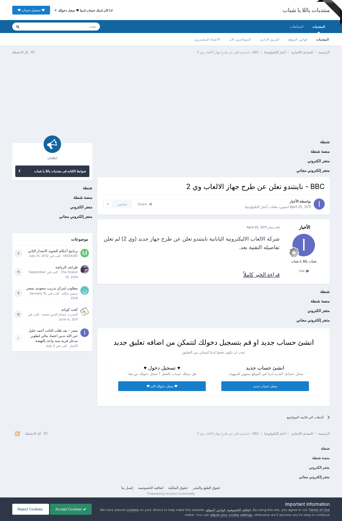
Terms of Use (319, 510)
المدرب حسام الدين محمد (60, 314)
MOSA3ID (70, 256)
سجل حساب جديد (265, 386)
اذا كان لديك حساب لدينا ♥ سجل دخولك (85, 10)
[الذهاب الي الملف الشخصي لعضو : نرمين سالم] (84, 290)
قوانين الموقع (297, 39)
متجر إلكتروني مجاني (313, 170)
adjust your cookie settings (231, 515)
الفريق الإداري (269, 39)
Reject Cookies (31, 509)
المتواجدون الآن (240, 39)
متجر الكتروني (318, 160)
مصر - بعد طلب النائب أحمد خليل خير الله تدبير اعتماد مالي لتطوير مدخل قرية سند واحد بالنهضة (53, 335)
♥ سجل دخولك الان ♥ (162, 386)
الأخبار (294, 201)
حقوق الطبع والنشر (207, 487)
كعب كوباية (69, 309)
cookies (132, 510)
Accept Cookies (69, 509)
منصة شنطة (320, 151)
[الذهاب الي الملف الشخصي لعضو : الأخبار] (319, 204)
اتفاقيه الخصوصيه (150, 487)
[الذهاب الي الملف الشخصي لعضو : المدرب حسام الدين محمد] (84, 311)
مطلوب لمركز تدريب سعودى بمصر (52, 288)
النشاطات (296, 27)
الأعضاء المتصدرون (207, 39)
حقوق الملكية (178, 487)
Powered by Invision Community (171, 493)
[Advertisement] (171, 97)
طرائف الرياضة (66, 267)
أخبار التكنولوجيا (256, 207)
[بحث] (17, 27)
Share (143, 204)
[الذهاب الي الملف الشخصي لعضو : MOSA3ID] (84, 253)
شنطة (325, 141)
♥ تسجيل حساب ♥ (31, 10)
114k (302, 271)
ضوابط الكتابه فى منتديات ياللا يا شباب (60, 171)
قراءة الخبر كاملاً (261, 274)
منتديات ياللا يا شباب (306, 10)
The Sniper (69, 272)
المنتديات (318, 27)
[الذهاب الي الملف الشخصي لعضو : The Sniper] (84, 269)
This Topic (38, 26)
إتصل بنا (127, 487)
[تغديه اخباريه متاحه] (17, 433)
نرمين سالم (70, 293)
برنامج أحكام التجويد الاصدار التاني (53, 251)
